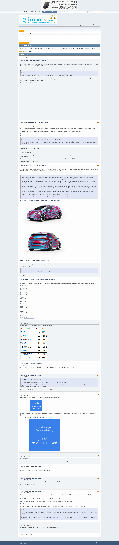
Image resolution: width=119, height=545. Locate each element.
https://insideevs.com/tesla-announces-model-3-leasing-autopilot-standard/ (36, 503)
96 (31, 57)
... (30, 57)
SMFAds (19, 543)
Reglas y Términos (93, 542)
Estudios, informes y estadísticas (28, 264)
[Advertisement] (59, 38)
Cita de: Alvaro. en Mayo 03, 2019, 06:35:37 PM (31, 269)
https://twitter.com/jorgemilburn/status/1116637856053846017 (53, 382)
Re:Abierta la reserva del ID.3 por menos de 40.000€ (36, 122)
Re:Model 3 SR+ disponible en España (33, 375)
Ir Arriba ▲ (99, 542)
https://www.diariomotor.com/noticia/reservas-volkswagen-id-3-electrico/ (35, 260)
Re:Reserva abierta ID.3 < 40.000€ (32, 148)
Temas (26, 51)
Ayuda (87, 542)
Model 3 (22, 60)
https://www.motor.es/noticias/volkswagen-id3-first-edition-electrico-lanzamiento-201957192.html (41, 200)
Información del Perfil (24, 43)
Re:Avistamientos (39, 523)
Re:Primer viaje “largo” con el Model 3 (33, 363)
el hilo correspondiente (40, 68)
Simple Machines (27, 542)
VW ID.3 (22, 122)
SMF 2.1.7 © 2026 (21, 542)
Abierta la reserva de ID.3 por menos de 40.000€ (35, 165)
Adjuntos (31, 51)
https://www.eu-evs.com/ (29, 317)
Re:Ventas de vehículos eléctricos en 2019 (45, 264)
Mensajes (22, 51)
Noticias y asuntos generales (27, 523)
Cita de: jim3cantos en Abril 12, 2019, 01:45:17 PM (31, 379)
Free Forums (24, 543)
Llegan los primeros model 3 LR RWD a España (35, 60)
